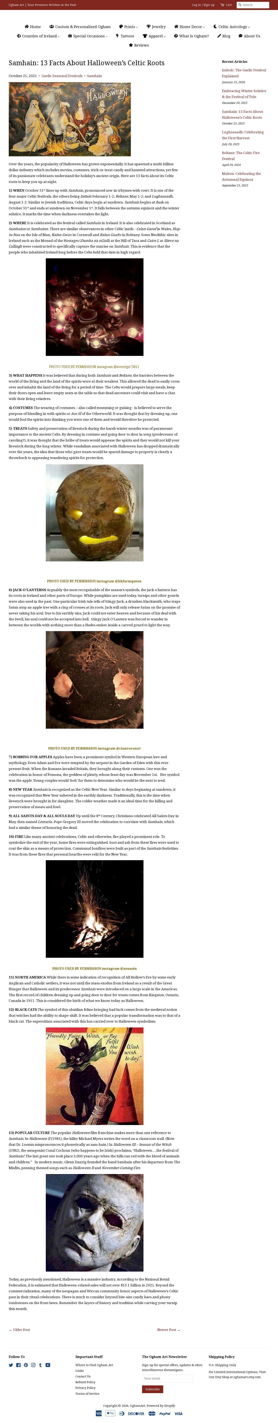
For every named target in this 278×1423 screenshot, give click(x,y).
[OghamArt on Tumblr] (40, 1366)
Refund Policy (85, 1382)
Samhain (94, 76)
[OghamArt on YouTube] (48, 1366)
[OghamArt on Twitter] (11, 1366)
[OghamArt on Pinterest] (26, 1366)
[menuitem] (34, 26)
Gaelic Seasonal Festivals (62, 76)
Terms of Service (88, 1393)
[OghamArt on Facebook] (18, 1366)
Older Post (21, 1330)
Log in (196, 5)
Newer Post (166, 1330)
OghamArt (137, 1405)
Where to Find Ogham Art (94, 1365)
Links (80, 1370)
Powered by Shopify (161, 1405)
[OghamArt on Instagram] (33, 1366)
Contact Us (83, 1376)
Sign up (209, 5)
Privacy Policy (85, 1387)
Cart (229, 5)
